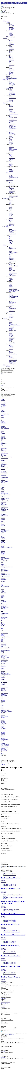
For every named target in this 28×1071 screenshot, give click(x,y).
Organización (3, 690)
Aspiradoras (11, 121)
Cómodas (11, 339)
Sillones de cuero (12, 330)
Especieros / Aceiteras (13, 265)
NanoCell (11, 241)
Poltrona (10, 322)
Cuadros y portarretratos (14, 290)
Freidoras (8, 172)
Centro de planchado (13, 177)
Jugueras (10, 151)
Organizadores (12, 311)
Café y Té (11, 253)
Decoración (3, 666)
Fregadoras (11, 125)
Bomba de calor (12, 94)
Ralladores (11, 137)
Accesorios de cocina (5, 647)
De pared (11, 214)
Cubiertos (11, 249)
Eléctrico (11, 52)
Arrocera (11, 183)
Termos (10, 165)
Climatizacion (6, 198)
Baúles (10, 341)
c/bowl (10, 140)
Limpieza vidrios (12, 126)
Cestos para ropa (12, 302)
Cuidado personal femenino (6, 547)
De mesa (10, 99)
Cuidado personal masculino (7, 567)
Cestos (10, 285)
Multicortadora (12, 191)
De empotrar (11, 49)
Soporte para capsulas (13, 296)
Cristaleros (11, 362)
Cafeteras (3, 485)
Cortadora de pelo (12, 189)
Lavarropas (3, 460)
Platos (10, 254)
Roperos (10, 340)
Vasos (10, 256)
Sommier (11, 334)
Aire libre (8, 76)
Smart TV (3, 618)
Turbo (10, 216)
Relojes (10, 284)
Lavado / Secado (6, 79)
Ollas (2, 562)
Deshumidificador (10, 225)
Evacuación (11, 91)
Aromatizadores (4, 661)
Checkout (3, 1057)
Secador (10, 169)
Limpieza (3, 496)
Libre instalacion (12, 98)
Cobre (10, 203)
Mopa (10, 122)
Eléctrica (10, 43)
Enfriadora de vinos (10, 36)
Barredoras (11, 127)
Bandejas (11, 295)
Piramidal (11, 57)
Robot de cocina (12, 134)
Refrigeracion (6, 20)
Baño (2, 698)
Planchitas (11, 171)
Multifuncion (11, 185)
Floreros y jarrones (13, 289)
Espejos (10, 287)
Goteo (10, 107)
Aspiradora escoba (13, 120)
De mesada (11, 47)
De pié (10, 215)
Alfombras (11, 316)
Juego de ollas (12, 270)
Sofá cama (11, 328)
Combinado (11, 72)
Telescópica (11, 60)
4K (9, 238)
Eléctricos (11, 164)
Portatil (10, 209)
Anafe (2, 445)
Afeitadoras (11, 188)
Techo (10, 63)
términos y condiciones (9, 1034)
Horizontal (11, 35)
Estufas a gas (11, 224)
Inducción (11, 73)
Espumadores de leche (13, 114)
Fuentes (10, 251)
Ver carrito (3, 1051)
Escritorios (11, 352)
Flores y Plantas (12, 291)
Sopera (10, 136)
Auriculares (11, 232)
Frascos (10, 269)
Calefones (3, 581)
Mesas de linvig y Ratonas (14, 325)
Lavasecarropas (9, 88)
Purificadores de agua (13, 196)
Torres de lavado (9, 101)
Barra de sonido (12, 233)
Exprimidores (11, 150)
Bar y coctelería (12, 260)
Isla (9, 62)
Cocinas (2, 417)
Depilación (11, 170)
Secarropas (3, 469)
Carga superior (12, 84)
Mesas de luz (11, 338)
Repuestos (11, 197)
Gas (9, 41)
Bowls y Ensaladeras (13, 252)
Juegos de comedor (13, 358)
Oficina (2, 735)
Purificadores (11, 65)
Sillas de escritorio (13, 353)
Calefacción (3, 601)
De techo (11, 218)
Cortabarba (11, 192)
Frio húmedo (11, 28)
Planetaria (11, 142)
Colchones (11, 335)
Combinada (11, 44)
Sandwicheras (12, 158)
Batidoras (3, 519)
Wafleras (10, 160)
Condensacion (12, 93)
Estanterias (11, 347)
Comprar (8, 366)
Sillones (10, 323)
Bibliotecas (11, 329)
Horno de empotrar (5, 428)
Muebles (5, 318)
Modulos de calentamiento (11, 78)
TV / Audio (5, 226)
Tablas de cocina (12, 275)
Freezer (2, 407)
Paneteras (11, 159)
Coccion (5, 38)
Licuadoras (3, 525)
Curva (10, 66)
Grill (10, 155)
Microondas (3, 423)
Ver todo (10, 24)
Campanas (3, 433)
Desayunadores (12, 363)
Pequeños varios (9, 180)
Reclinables (11, 327)
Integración (11, 58)
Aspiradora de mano (13, 117)
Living (2, 705)
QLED (10, 243)
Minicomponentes (12, 230)
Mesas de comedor (13, 360)
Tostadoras (11, 156)
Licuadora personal (13, 149)
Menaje (10, 268)
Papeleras (11, 303)
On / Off (10, 207)
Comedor (3, 740)
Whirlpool (3, 764)
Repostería (11, 274)
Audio (2, 611)
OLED (10, 240)
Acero (10, 202)
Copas (10, 257)
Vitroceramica (12, 69)
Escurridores (11, 309)
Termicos (11, 298)
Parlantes (11, 231)
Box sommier (11, 342)
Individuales (11, 259)
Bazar (4, 245)
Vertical (10, 33)
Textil (7, 312)
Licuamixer (11, 147)
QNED (10, 242)
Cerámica (11, 176)
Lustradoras (11, 129)
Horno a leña (9, 77)
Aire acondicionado (5, 586)
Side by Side (11, 25)
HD (9, 237)
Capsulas (11, 111)
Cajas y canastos (12, 308)
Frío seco (11, 29)
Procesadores (11, 133)
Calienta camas (12, 222)
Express (10, 110)
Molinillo (11, 109)
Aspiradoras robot (12, 128)
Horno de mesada (10, 74)
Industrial (11, 85)
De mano (11, 143)
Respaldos (11, 336)
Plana (10, 61)
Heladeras (3, 400)
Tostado (2, 533)
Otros (10, 221)
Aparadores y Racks (13, 324)
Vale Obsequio (6, 364)
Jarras (10, 262)
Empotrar (11, 106)
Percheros (11, 349)
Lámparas (11, 286)
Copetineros (11, 258)
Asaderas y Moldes (13, 273)
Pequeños (5, 103)
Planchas (2, 554)
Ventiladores (3, 592)
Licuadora (11, 148)
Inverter (10, 208)
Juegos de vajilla (12, 248)
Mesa (2, 630)
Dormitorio (3, 717)
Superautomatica (12, 112)
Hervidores (3, 542)
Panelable (11, 27)
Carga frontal (11, 83)
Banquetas (11, 357)
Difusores (11, 279)
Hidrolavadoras (12, 123)
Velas (10, 280)
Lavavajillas (3, 475)
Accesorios (11, 118)
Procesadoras (3, 511)
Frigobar (8, 22)
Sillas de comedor (12, 361)
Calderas (10, 267)
